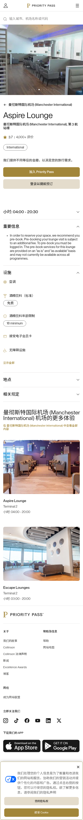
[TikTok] (16, 720)
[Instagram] (5, 720)
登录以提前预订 (41, 184)
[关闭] (78, 767)
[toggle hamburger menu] (77, 5)
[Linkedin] (48, 720)
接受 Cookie (41, 812)
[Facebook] (27, 720)
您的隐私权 (41, 801)
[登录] (5, 5)
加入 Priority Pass (41, 172)
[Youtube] (37, 720)
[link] (22, 746)
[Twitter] (59, 720)
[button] (29, 89)
